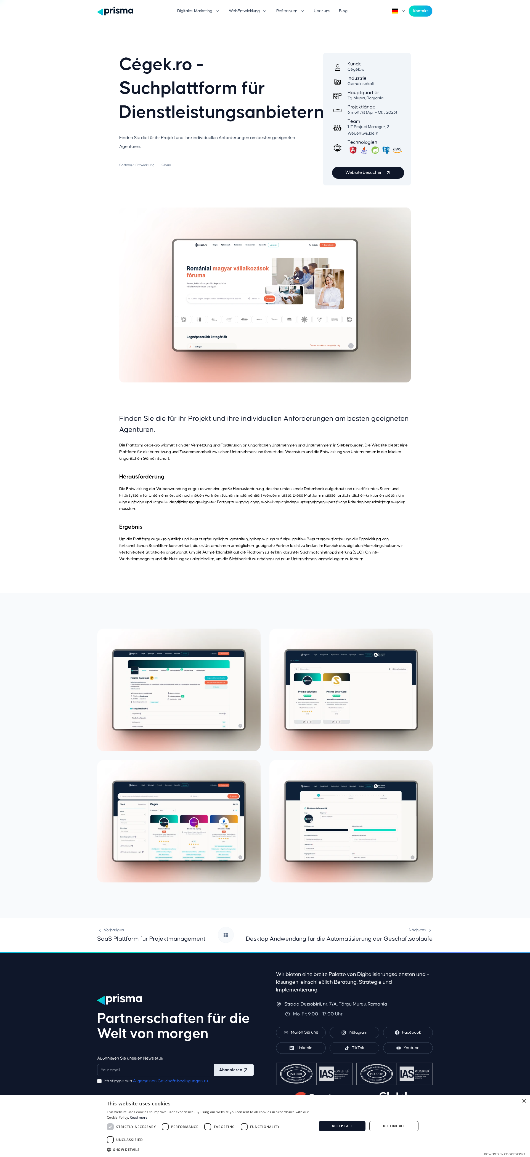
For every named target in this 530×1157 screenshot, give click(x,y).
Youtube (412, 1048)
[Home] (115, 11)
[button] (198, 11)
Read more (138, 1117)
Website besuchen (364, 172)
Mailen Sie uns (304, 1032)
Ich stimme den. (156, 1081)
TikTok (358, 1048)
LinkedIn (304, 1048)
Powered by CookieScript (504, 1154)
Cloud (166, 165)
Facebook (411, 1032)
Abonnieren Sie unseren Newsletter (130, 1058)
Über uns (322, 11)
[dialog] (265, 1126)
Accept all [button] (342, 1126)
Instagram (358, 1032)
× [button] (524, 1101)
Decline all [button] (394, 1126)
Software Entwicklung (137, 165)
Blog (343, 11)
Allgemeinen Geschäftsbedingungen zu (170, 1081)
